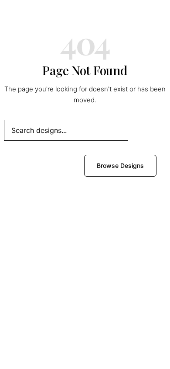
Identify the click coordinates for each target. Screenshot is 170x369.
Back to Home (46, 165)
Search (147, 130)
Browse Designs (120, 165)
